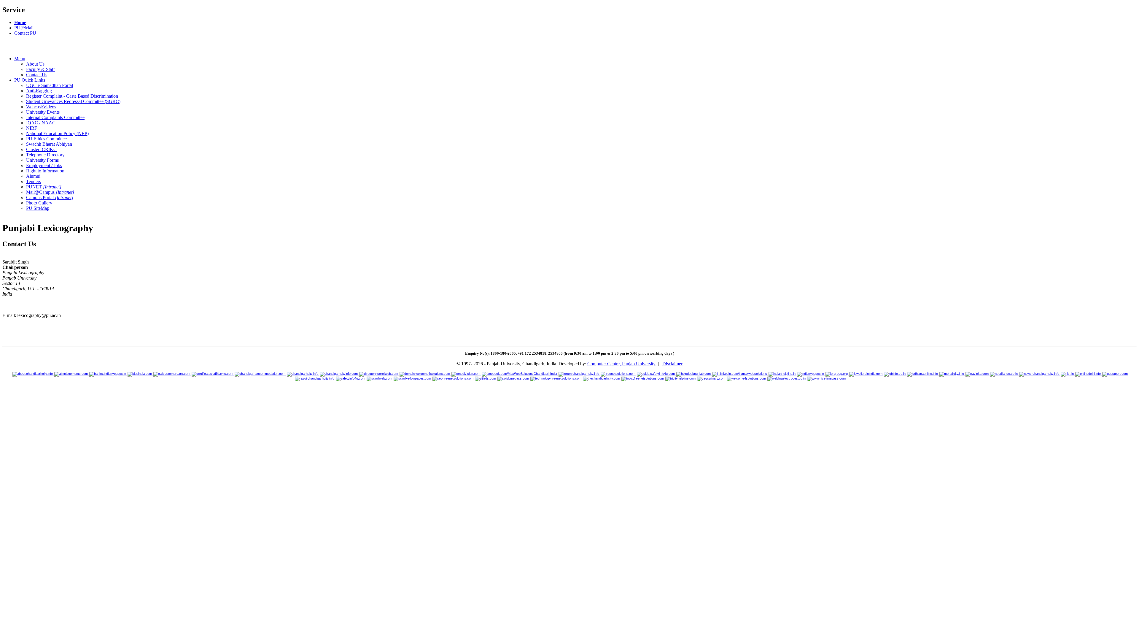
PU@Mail (24, 27)
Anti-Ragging (39, 90)
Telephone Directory (45, 154)
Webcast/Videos (41, 106)
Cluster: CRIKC (41, 149)
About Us (35, 63)
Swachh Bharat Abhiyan (49, 144)
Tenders (33, 181)
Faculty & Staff (40, 69)
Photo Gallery (39, 202)
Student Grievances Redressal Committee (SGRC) (73, 101)
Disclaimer (672, 363)
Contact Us (36, 74)
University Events (43, 112)
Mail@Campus (50, 192)
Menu (19, 58)
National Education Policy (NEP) (57, 133)
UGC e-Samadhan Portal (49, 85)
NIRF (31, 128)
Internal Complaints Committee (55, 117)
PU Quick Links (29, 79)
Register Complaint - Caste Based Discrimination (72, 96)
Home (20, 22)
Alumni (33, 176)
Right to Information (45, 170)
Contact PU (25, 33)
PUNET (43, 186)
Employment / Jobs (44, 165)
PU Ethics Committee (46, 138)
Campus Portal (49, 197)
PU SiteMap (37, 208)
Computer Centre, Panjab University (621, 363)
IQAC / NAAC (40, 122)
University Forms (42, 160)
